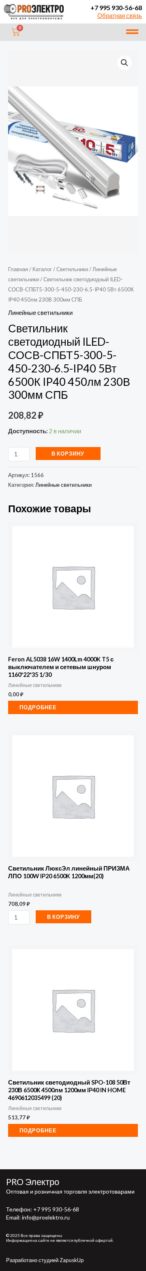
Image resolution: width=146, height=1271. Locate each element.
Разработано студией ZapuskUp (45, 1260)
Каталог (42, 269)
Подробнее (38, 707)
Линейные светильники (40, 312)
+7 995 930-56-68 (116, 7)
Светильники (72, 269)
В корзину (68, 453)
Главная (18, 269)
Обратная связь (119, 15)
